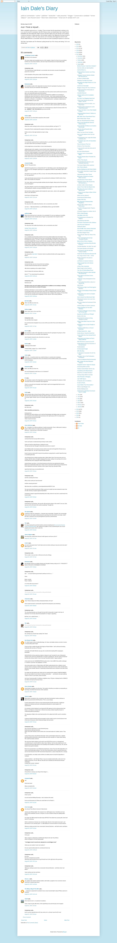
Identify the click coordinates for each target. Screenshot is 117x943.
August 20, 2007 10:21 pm (31, 874)
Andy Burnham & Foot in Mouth (84, 179)
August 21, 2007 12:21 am (31, 894)
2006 (77, 409)
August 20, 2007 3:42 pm (30, 530)
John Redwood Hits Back (83, 220)
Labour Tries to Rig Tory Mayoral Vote (86, 187)
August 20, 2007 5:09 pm (30, 627)
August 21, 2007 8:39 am (30, 914)
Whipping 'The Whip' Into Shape (84, 80)
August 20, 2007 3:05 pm (30, 471)
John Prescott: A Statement (83, 224)
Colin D (26, 543)
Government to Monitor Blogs (84, 197)
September (80, 62)
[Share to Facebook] (46, 47)
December (80, 56)
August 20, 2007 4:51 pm (30, 594)
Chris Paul (27, 807)
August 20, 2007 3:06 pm (30, 507)
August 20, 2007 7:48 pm (30, 691)
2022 (77, 44)
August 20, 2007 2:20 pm (30, 420)
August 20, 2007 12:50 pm (31, 276)
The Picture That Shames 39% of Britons (86, 222)
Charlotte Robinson (81, 93)
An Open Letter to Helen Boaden (85, 185)
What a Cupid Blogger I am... (84, 386)
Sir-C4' (26, 330)
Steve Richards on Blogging (83, 376)
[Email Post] (38, 47)
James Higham (28, 534)
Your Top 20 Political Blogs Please (85, 270)
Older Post (66, 920)
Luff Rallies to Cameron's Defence (85, 261)
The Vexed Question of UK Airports (85, 248)
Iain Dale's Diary (39, 8)
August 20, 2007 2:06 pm (30, 400)
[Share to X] (44, 47)
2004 (77, 413)
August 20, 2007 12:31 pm (31, 197)
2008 (77, 52)
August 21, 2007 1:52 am (30, 905)
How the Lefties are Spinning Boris (85, 68)
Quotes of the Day (81, 199)
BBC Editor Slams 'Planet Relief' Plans (86, 116)
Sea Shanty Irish (29, 640)
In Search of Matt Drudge (83, 78)
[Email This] (41, 47)
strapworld (27, 163)
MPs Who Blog (80, 351)
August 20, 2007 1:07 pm (30, 326)
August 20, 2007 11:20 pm (31, 884)
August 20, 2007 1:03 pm (30, 313)
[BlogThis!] (42, 47)
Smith (26, 392)
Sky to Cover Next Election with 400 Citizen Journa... (85, 123)
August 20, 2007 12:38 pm (31, 230)
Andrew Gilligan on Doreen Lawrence (86, 305)
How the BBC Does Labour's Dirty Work (86, 228)
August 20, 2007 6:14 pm (30, 681)
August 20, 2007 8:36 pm (30, 773)
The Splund (27, 511)
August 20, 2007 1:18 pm (30, 339)
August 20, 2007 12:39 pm (31, 247)
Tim (25, 523)
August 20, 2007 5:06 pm (30, 618)
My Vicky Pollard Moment (83, 151)
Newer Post (24, 920)
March (79, 402)
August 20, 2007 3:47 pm (30, 538)
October (79, 60)
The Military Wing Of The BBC (32, 888)
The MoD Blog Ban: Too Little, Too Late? (86, 246)
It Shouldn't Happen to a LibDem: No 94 (86, 211)
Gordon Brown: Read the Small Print (85, 333)
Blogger (65, 932)
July (79, 394)
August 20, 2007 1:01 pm (30, 304)
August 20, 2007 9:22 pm (30, 802)
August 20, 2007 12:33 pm (31, 218)
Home (45, 920)
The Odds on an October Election (85, 230)
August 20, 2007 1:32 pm (30, 373)
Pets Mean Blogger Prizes (83, 232)
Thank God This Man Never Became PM (86, 253)
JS (78, 428)
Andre (26, 355)
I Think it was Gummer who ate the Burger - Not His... (85, 101)
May (79, 398)
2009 (77, 50)
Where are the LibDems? (83, 195)
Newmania (27, 84)
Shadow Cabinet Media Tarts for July (85, 368)
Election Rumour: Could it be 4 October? (86, 66)
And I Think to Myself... (82, 167)
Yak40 (26, 898)
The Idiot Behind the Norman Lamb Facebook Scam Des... (85, 162)
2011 (77, 46)
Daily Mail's (34, 254)
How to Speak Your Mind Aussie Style (86, 297)
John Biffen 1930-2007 (82, 215)
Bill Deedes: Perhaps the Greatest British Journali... (85, 177)
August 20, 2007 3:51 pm (30, 548)
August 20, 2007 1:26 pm (30, 362)
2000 (77, 417)
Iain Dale (27, 300)
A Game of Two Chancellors (83, 146)
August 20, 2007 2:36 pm (30, 432)
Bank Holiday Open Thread (83, 118)
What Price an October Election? (84, 372)
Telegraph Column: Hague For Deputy (86, 364)
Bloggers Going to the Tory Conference (86, 87)
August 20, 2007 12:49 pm (31, 257)
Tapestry (27, 696)
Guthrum (27, 309)
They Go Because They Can (83, 144)
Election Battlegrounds (82, 389)
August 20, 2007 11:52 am (31, 63)
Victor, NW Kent (28, 425)
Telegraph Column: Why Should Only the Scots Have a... (86, 182)
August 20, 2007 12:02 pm (31, 79)
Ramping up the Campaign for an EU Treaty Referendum (86, 107)
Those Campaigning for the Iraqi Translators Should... (84, 238)
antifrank (27, 213)
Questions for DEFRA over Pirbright (85, 314)
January (80, 406)
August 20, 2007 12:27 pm (31, 135)
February (80, 404)
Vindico (26, 115)
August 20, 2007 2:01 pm (30, 387)
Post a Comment (27, 917)
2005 (77, 411)
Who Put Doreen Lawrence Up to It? (85, 341)
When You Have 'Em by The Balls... (85, 132)
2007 (77, 54)
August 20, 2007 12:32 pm (31, 208)
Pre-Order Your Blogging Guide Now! (86, 98)
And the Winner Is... (81, 70)
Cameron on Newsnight (82, 85)
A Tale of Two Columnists (83, 266)
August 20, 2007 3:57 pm (30, 557)
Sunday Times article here (31, 228)
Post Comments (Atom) (32, 922)
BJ (25, 378)
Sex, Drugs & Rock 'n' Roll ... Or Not (85, 255)
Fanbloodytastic (81, 347)
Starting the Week (81, 226)
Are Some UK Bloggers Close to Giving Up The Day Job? (86, 311)
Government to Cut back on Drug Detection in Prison (85, 318)
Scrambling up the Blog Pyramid (84, 370)
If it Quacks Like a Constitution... (84, 380)
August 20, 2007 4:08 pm (30, 567)
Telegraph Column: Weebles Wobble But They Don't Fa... (85, 76)
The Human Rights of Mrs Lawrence (85, 165)
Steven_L (27, 879)
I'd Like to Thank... (81, 382)
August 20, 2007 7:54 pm (30, 722)
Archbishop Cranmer (30, 55)
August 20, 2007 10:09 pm (31, 850)
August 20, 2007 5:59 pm (30, 635)
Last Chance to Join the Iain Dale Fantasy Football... (85, 251)
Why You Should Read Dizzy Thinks (85, 120)
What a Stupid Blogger (82, 213)
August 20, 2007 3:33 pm (30, 518)
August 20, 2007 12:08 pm (31, 111)
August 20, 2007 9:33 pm (30, 828)
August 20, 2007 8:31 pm (30, 765)
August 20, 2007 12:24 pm (31, 119)
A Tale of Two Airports (82, 160)
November (80, 58)
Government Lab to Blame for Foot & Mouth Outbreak (85, 339)
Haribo (26, 343)
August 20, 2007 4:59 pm (30, 605)
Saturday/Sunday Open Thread (84, 174)
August (79, 64)
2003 (77, 415)
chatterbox (27, 598)
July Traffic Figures (81, 378)
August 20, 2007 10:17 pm (31, 861)
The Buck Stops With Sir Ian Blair (85, 374)
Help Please (80, 285)
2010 (77, 48)
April (79, 400)
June (79, 396)
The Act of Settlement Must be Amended (86, 359)
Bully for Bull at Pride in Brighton (84, 241)
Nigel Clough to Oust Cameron (84, 268)
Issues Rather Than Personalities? (85, 384)
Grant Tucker (81, 423)
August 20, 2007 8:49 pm (30, 788)
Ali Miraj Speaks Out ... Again (84, 331)
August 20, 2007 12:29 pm (31, 158)
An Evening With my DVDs (83, 366)
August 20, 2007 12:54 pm (31, 296)
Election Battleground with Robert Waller (86, 169)
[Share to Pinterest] (47, 47)
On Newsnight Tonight (82, 348)
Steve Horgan (28, 686)
